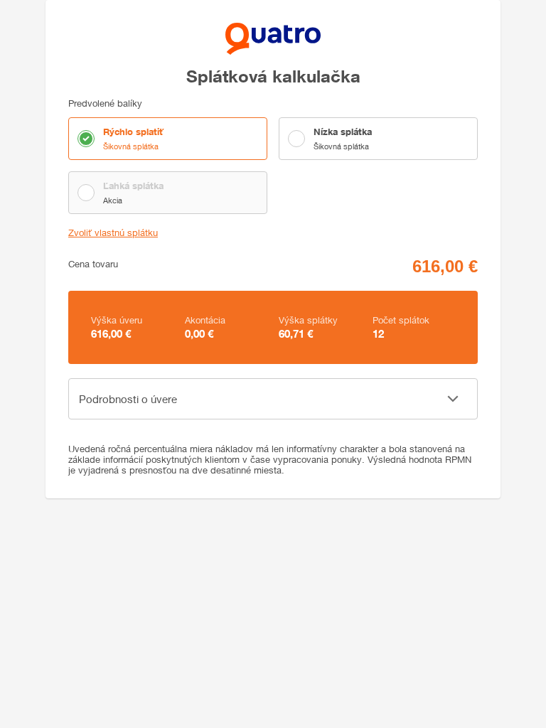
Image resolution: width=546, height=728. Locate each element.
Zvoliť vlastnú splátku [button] (113, 233)
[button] (273, 399)
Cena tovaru (93, 264)
